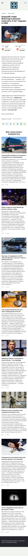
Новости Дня (7, 39)
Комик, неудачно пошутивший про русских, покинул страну (12, 208)
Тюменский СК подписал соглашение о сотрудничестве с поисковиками (13, 156)
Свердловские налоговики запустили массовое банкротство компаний (13, 458)
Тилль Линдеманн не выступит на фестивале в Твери (12, 508)
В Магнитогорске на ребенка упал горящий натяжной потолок (12, 411)
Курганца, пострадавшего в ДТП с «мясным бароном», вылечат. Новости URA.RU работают (13, 257)
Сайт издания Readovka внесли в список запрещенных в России (11, 310)
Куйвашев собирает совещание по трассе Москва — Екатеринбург (12, 359)
